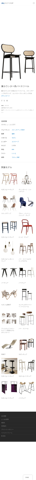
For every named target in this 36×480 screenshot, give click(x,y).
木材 (18, 157)
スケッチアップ (6, 213)
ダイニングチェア (24, 110)
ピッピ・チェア (23, 237)
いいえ (14, 153)
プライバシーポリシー (7, 429)
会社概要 (3, 416)
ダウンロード (5, 96)
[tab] (18, 121)
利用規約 (3, 426)
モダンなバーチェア (7, 189)
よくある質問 (5, 419)
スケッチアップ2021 (18, 130)
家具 (11, 108)
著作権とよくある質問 (8, 124)
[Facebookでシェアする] (1, 101)
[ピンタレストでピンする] (7, 101)
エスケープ (15, 141)
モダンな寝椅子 (6, 305)
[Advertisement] (18, 24)
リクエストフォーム (6, 432)
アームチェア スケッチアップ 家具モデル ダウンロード (7, 330)
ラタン (14, 157)
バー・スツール (23, 328)
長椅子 (3, 354)
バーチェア (7, 110)
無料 (13, 134)
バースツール (13, 110)
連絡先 (3, 422)
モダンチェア (23, 354)
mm (13, 149)
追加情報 (4, 121)
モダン (14, 138)
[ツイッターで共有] (4, 101)
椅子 (8, 108)
